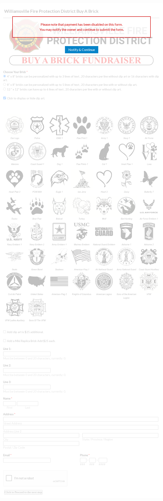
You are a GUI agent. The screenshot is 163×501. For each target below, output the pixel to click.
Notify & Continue (81, 50)
